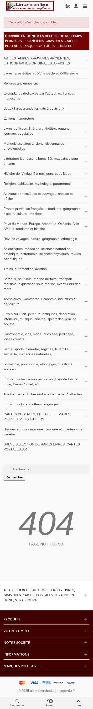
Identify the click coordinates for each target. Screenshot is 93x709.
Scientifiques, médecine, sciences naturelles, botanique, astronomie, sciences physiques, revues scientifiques (42, 254)
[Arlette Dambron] (30, 6)
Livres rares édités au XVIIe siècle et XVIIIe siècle (41, 73)
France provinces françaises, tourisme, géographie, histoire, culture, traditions (42, 211)
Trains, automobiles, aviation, (26, 269)
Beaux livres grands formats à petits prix (34, 108)
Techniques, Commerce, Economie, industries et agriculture (40, 301)
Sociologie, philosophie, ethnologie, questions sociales (38, 366)
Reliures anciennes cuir (21, 83)
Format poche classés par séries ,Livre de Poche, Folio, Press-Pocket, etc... (41, 381)
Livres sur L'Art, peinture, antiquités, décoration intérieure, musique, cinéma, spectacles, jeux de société (40, 319)
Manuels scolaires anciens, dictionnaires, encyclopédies (34, 146)
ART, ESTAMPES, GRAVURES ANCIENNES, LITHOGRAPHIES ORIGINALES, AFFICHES (37, 60)
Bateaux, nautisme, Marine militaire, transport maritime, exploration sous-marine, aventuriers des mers (42, 284)
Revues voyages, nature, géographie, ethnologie (40, 239)
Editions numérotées (19, 118)
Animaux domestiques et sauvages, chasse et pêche (38, 196)
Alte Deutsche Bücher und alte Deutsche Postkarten (43, 394)
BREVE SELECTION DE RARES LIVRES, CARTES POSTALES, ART (42, 446)
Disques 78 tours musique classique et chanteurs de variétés (43, 431)
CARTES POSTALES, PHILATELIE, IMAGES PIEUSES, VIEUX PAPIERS (37, 416)
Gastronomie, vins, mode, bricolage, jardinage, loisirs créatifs (39, 336)
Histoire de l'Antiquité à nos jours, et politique (37, 173)
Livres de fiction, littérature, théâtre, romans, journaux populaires (37, 131)
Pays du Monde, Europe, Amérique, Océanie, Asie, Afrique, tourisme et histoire (42, 226)
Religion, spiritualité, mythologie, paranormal (37, 183)
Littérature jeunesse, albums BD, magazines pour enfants (41, 161)
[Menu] (84, 6)
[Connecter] (75, 6)
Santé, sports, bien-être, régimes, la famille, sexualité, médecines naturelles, (36, 351)
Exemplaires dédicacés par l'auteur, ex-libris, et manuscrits (39, 95)
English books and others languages (31, 404)
